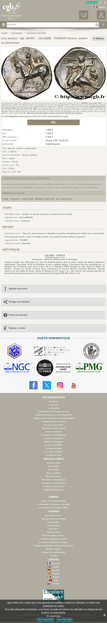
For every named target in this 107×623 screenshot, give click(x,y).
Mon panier (53, 469)
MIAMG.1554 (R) (44, 199)
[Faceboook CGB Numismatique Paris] (33, 385)
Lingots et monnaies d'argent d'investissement (53, 418)
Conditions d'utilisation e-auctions (53, 542)
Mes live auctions (53, 476)
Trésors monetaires (53, 431)
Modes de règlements (53, 490)
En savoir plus (54, 616)
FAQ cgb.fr (53, 529)
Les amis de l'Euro (53, 455)
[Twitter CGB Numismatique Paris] (47, 385)
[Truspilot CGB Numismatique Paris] (91, 3)
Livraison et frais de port (53, 486)
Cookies (53, 556)
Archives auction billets (53, 425)
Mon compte (53, 466)
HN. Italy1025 (64, 199)
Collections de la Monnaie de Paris (53, 411)
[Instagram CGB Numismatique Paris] (60, 385)
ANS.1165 (27, 199)
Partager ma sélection (19, 302)
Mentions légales (53, 549)
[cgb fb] (104, 3)
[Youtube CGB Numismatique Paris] (73, 385)
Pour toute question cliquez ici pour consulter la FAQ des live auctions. (54, 113)
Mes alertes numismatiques (53, 480)
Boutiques (53, 401)
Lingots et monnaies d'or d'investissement (53, 415)
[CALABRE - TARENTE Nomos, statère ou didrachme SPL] (53, 99)
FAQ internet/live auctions (53, 535)
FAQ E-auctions (53, 532)
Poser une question (18, 315)
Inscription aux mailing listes (53, 483)
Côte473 (15, 199)
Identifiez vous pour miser (91, 103)
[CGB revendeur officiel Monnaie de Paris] (53, 368)
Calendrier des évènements (53, 428)
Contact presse (53, 525)
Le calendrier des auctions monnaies (53, 504)
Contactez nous (53, 463)
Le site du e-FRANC (53, 445)
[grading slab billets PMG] (89, 368)
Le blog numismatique (53, 438)
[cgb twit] (100, 3)
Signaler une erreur (18, 288)
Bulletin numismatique (53, 442)
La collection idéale (53, 448)
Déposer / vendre (17, 328)
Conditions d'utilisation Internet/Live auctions (53, 545)
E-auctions (53, 405)
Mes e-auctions (53, 473)
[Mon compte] (101, 19)
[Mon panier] (83, 19)
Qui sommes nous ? (53, 515)
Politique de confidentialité (53, 552)
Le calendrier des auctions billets (53, 507)
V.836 (5, 199)
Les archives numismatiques (53, 435)
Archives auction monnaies (53, 421)
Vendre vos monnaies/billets (53, 501)
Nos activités (53, 522)
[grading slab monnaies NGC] (17, 368)
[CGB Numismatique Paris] (11, 20)
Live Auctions (53, 408)
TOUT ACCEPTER (45, 620)
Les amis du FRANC (54, 452)
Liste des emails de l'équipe (53, 519)
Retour (100, 38)
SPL (53, 122)
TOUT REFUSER (64, 620)
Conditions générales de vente (53, 539)
